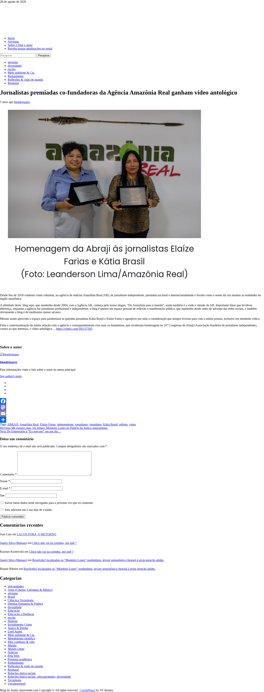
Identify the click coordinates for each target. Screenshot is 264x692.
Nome (5, 481)
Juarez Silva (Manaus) (13, 543)
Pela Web (13, 655)
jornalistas (95, 424)
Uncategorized (17, 683)
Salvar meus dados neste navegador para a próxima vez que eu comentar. (49, 502)
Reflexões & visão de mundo (25, 79)
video (132, 424)
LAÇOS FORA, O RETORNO (36, 534)
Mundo (12, 645)
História (12, 621)
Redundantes (16, 76)
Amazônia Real (29, 424)
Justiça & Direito (18, 628)
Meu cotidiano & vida (21, 642)
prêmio (123, 424)
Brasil (11, 596)
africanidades (16, 586)
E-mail (5, 488)
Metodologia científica (21, 638)
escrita (11, 69)
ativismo (13, 62)
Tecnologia (14, 680)
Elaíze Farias (48, 424)
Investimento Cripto (20, 624)
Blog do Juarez (19, 13)
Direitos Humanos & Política (25, 603)
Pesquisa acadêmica (20, 659)
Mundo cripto (16, 649)
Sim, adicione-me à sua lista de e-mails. (28, 509)
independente (65, 424)
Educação (14, 610)
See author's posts (11, 376)
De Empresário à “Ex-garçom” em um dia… (30, 431)
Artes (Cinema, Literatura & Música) (30, 589)
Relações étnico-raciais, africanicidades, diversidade (39, 676)
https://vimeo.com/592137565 (74, 328)
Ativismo (13, 41)
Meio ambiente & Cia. (21, 72)
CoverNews (87, 690)
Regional (13, 83)
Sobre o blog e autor (20, 45)
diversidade (15, 65)
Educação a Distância (21, 614)
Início (11, 38)
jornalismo (81, 424)
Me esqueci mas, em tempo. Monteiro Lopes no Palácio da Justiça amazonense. (54, 428)
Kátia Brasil (110, 424)
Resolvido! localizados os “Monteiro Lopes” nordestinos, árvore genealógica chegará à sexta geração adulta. (98, 560)
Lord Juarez (15, 631)
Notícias (13, 652)
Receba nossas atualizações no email (30, 48)
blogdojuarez (22, 102)
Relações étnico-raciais (22, 673)
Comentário (8, 474)
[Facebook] (132, 401)
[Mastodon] (132, 407)
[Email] (132, 413)
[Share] (132, 420)
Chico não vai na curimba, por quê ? (54, 543)
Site (2, 495)
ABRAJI (12, 424)
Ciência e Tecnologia (20, 600)
